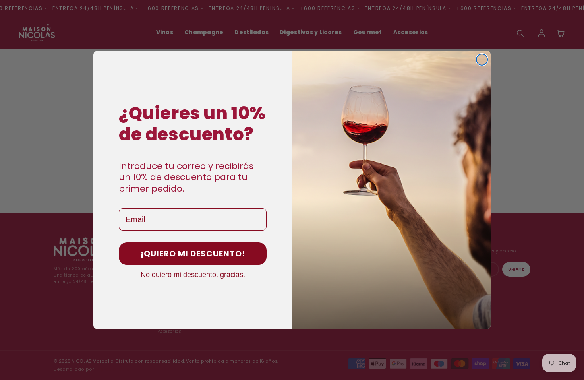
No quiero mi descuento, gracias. (193, 274)
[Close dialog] (481, 59)
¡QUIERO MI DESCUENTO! (193, 253)
